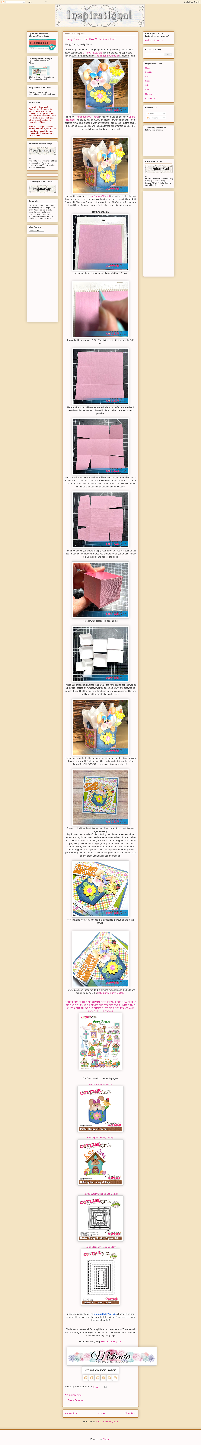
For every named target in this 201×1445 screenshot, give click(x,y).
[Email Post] (105, 1386)
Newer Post (71, 1413)
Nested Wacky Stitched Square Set (100, 1194)
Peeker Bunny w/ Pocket (107, 56)
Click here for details (154, 40)
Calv (147, 76)
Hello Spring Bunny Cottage (111, 993)
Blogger (106, 1439)
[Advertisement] (37, 279)
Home (101, 1413)
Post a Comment (76, 1400)
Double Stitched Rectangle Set (101, 1247)
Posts (151, 113)
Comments (153, 118)
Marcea (148, 94)
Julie (147, 85)
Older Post (130, 1413)
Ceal (147, 89)
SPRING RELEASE (92, 53)
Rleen (147, 81)
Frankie (148, 72)
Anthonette (150, 98)
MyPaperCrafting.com (111, 1341)
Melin (147, 68)
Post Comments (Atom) (107, 1421)
